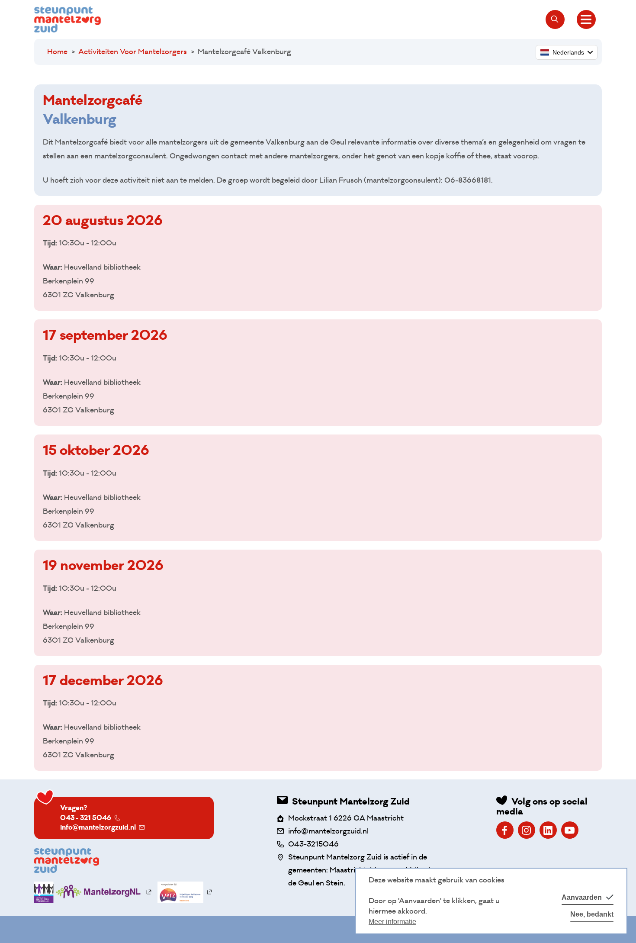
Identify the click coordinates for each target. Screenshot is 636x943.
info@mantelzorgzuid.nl (98, 827)
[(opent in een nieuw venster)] (505, 830)
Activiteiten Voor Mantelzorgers (132, 51)
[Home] (67, 19)
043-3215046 (313, 844)
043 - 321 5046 (85, 817)
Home (57, 51)
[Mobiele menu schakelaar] (586, 19)
